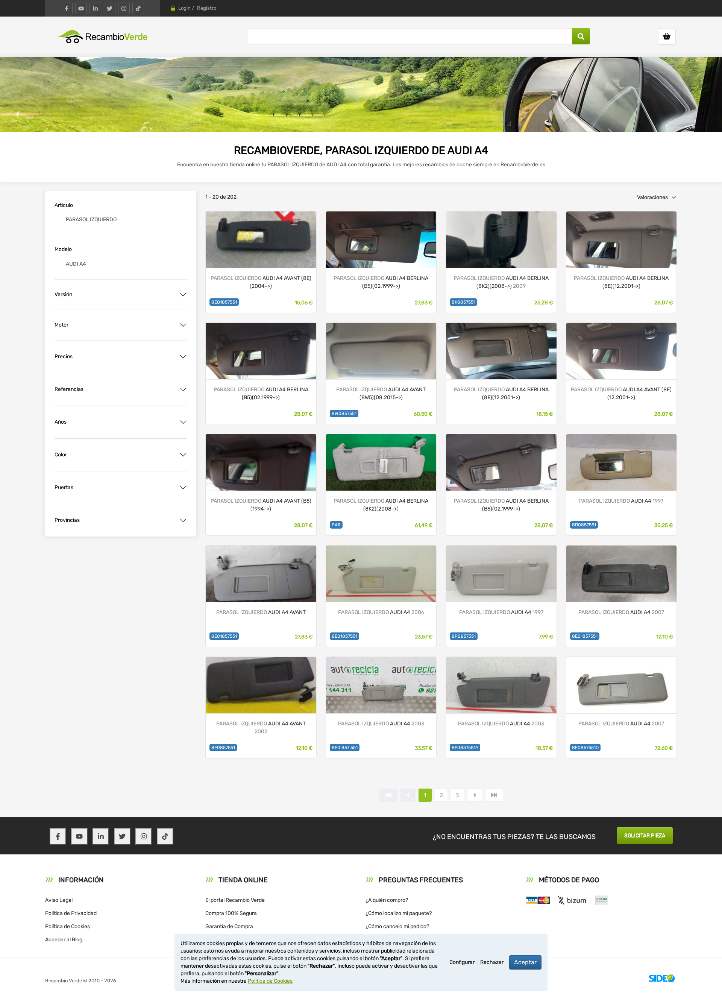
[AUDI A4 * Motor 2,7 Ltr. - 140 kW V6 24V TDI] (501, 239)
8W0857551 (344, 413)
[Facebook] (67, 8)
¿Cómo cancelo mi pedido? (397, 926)
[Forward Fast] (494, 795)
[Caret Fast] (408, 795)
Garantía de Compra (229, 926)
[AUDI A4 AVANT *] (261, 239)
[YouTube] (81, 8)
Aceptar (525, 962)
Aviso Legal (59, 900)
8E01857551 (224, 636)
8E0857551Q (585, 747)
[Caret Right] (474, 795)
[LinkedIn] (95, 8)
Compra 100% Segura (231, 913)
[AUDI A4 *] (621, 239)
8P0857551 (464, 636)
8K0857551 (463, 302)
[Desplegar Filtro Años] (183, 422)
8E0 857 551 (345, 747)
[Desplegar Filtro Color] (183, 455)
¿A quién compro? (387, 900)
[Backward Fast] (388, 795)
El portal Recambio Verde (235, 900)
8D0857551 (584, 524)
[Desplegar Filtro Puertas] (183, 487)
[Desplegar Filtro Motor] (183, 325)
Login (184, 8)
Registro (206, 8)
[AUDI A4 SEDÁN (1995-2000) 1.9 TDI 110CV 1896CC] (621, 462)
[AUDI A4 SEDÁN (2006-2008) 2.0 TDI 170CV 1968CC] (621, 573)
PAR (336, 524)
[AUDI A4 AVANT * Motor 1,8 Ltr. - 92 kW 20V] (261, 462)
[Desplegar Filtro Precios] (183, 356)
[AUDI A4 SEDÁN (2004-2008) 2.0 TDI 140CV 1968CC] (381, 573)
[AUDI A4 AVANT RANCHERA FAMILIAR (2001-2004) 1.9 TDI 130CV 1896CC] (261, 684)
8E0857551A (465, 747)
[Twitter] (109, 8)
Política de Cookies (67, 926)
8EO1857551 (224, 302)
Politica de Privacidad (71, 913)
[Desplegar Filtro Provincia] (183, 520)
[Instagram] (124, 8)
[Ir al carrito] (667, 36)
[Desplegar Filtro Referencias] (183, 389)
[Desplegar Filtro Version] (183, 294)
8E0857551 (223, 747)
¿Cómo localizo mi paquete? (399, 913)
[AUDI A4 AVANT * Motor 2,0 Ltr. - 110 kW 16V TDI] (381, 350)
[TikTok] (138, 8)
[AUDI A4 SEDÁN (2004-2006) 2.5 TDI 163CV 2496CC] (381, 684)
